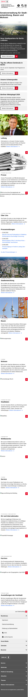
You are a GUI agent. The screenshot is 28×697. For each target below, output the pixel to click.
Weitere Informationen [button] (7, 684)
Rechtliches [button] (4, 616)
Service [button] (3, 663)
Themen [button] (3, 680)
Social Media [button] (4, 641)
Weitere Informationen (7, 56)
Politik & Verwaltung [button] (7, 671)
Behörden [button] (4, 667)
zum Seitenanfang (20, 611)
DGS (5, 632)
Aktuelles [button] (3, 676)
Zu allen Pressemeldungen (8, 252)
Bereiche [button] (3, 650)
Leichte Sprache (8, 637)
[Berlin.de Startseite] (4, 1)
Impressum (5, 620)
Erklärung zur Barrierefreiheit (9, 628)
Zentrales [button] (3, 645)
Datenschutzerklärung (8, 624)
